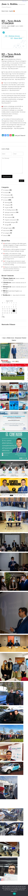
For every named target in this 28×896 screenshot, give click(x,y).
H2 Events (5, 192)
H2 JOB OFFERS (7, 197)
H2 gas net (7, 207)
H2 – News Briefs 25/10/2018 (17, 295)
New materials (8, 217)
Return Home (5, 11)
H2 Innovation (6, 195)
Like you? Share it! (20, 135)
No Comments (5, 28)
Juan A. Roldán (10, 26)
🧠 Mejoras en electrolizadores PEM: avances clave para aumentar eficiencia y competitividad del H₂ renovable (14, 268)
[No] (26, 890)
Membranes (8, 215)
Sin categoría (6, 233)
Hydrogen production (10, 212)
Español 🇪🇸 (12, 11)
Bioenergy (7, 202)
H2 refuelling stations (10, 210)
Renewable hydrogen (10, 222)
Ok (14, 893)
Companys (7, 205)
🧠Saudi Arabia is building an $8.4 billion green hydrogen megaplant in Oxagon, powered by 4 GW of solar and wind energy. (14, 245)
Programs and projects (10, 220)
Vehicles (5, 235)
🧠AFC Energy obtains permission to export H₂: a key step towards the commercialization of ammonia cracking (14, 262)
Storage (7, 225)
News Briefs (6, 230)
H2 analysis (6, 190)
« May (3, 316)
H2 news (5, 200)
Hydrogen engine (7, 228)
